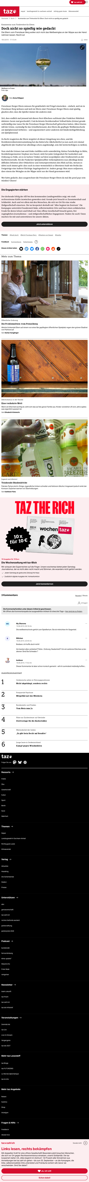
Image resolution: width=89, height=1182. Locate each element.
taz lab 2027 (5, 1046)
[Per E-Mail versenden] (21, 249)
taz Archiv (5, 1079)
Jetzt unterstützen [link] (44, 224)
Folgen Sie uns (6, 762)
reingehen (5, 975)
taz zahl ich (5, 915)
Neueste (78, 596)
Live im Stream (6, 1035)
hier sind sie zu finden (73, 611)
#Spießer (58, 235)
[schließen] (85, 1143)
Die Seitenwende (7, 877)
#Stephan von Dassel (45, 235)
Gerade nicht (77, 1143)
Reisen (3, 1097)
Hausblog (4, 871)
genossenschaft (7, 910)
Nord (3, 811)
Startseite (4, 18)
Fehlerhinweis (28, 242)
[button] (86, 2)
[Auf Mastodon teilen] (26, 249)
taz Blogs (4, 1063)
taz (6, 756)
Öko (2, 784)
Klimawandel (6, 849)
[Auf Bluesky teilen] (32, 249)
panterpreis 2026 (7, 931)
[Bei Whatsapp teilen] (42, 249)
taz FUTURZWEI (7, 1068)
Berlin (13, 18)
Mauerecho (5, 964)
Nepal (3, 833)
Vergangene (5, 1040)
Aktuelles (4, 866)
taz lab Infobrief (7, 1007)
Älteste (85, 596)
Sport (3, 800)
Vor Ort (4, 1030)
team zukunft (6, 991)
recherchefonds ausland (10, 920)
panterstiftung (6, 926)
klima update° (6, 959)
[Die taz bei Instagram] (25, 763)
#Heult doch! (14, 235)
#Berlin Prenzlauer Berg (29, 235)
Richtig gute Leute (8, 844)
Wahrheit (4, 816)
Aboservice (5, 1135)
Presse (4, 887)
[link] (23, 11)
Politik (3, 779)
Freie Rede (5, 969)
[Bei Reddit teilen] (53, 249)
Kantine (4, 1102)
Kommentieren (16, 242)
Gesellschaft (6, 790)
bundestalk (5, 948)
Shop (3, 1107)
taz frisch (4, 997)
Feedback (5, 1129)
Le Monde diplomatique (10, 1074)
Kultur (3, 795)
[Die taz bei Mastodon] (14, 763)
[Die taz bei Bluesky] (20, 763)
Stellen (4, 882)
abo (2, 904)
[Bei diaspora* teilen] (48, 249)
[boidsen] (7, 660)
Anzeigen (4, 1113)
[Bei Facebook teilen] (37, 249)
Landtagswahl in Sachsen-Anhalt (13, 839)
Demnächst (5, 1024)
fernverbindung (7, 953)
